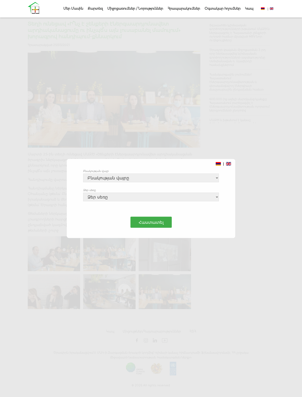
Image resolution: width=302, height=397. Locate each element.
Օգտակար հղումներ (223, 8)
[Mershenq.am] (33, 8)
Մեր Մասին (73, 8)
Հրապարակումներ (184, 8)
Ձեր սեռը (89, 190)
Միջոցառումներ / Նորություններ (135, 8)
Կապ (249, 8)
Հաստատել (151, 222)
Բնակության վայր (96, 171)
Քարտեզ (95, 8)
